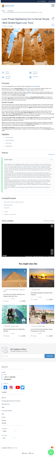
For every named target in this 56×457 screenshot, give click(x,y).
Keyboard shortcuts (29, 256)
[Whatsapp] (51, 452)
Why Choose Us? (6, 404)
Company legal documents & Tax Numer (11, 401)
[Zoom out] (52, 253)
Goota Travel (15, 448)
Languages (4, 428)
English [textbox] (4, 431)
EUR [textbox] (4, 438)
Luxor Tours (10, 10)
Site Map (4, 420)
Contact (3, 372)
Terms (46, 256)
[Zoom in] (52, 250)
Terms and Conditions (7, 410)
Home (3, 10)
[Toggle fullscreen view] (52, 226)
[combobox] (9, 431)
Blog (3, 414)
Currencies (4, 435)
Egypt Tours (29, 93)
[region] (28, 240)
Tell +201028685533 (41, 1)
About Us (4, 397)
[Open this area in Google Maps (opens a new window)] (4, 256)
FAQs (3, 407)
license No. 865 (52, 1)
